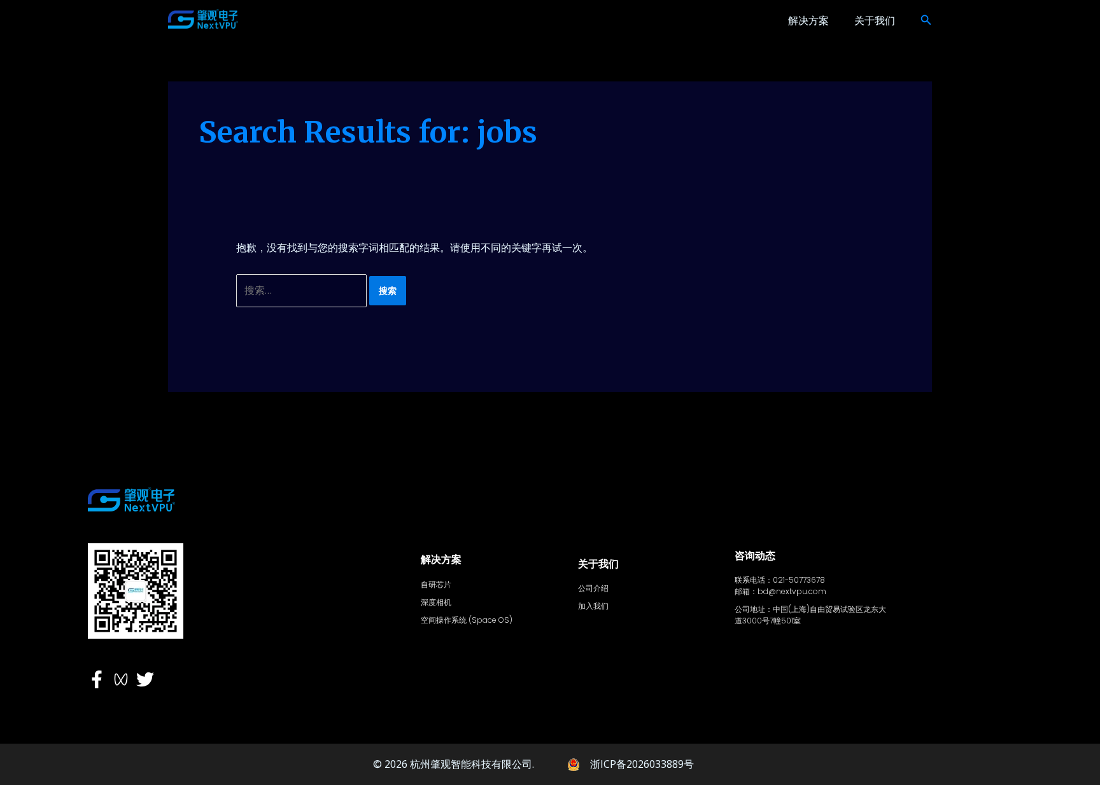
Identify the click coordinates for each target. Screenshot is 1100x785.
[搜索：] (302, 290)
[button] (926, 20)
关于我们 (874, 20)
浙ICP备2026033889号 (642, 764)
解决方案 (808, 20)
